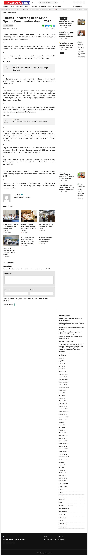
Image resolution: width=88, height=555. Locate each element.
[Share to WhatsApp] (51, 25)
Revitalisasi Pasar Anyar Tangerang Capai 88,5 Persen (47, 226)
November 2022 (63, 451)
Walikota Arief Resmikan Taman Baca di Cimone (30, 121)
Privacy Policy (61, 539)
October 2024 (63, 414)
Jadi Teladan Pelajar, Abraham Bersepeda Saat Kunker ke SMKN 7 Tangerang (69, 349)
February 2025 (63, 403)
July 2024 (61, 422)
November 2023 (63, 443)
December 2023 (63, 441)
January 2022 (63, 478)
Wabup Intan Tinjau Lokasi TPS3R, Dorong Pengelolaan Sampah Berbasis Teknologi (66, 188)
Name (6, 290)
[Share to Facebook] (45, 25)
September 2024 (64, 417)
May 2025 (62, 395)
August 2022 (63, 459)
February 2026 (63, 374)
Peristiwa (61, 521)
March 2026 (62, 371)
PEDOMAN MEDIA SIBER (50, 539)
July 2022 (61, 462)
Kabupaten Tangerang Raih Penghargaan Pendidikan (30, 9)
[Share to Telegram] (54, 25)
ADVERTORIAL (57, 6)
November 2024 (63, 411)
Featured (61, 499)
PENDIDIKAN (42, 6)
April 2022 (62, 470)
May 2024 (62, 427)
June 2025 (62, 393)
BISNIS (49, 6)
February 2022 (63, 475)
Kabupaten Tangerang (66, 505)
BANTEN (27, 6)
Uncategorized (12, 12)
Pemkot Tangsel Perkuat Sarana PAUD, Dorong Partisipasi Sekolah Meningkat (66, 177)
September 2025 (64, 387)
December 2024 (63, 409)
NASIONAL (34, 6)
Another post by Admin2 (22, 197)
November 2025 (63, 382)
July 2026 (61, 361)
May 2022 (62, 467)
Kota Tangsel (63, 511)
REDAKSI (46, 537)
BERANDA (5, 6)
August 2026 (63, 358)
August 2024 (63, 419)
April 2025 (62, 398)
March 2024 (62, 433)
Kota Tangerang (64, 508)
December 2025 (63, 379)
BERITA (12, 6)
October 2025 (63, 385)
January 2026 (63, 377)
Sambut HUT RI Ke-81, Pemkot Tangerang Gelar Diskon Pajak (66, 23)
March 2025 (62, 401)
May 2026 (62, 366)
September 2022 (64, 457)
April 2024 (62, 430)
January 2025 (63, 406)
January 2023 (63, 446)
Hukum (61, 502)
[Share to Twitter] (48, 25)
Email (32, 290)
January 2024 (63, 438)
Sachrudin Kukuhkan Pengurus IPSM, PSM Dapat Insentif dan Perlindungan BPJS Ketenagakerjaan (66, 46)
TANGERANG (19, 6)
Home (4, 12)
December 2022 (63, 449)
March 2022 (62, 473)
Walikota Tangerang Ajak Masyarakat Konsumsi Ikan (45, 239)
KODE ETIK (60, 537)
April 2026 (62, 369)
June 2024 (62, 425)
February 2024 (63, 435)
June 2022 (62, 465)
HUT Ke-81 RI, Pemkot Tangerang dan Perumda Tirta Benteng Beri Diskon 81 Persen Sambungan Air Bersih (67, 35)
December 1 (62, 481)
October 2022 (63, 454)
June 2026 (62, 363)
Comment (8, 273)
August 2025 (63, 390)
